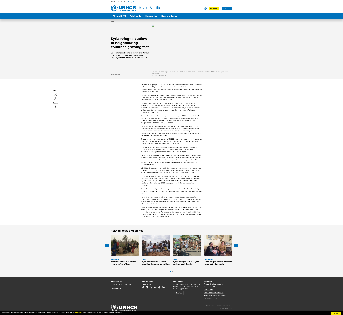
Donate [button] (215, 8)
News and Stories (169, 15)
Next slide (236, 245)
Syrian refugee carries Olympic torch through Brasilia (186, 263)
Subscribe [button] (178, 293)
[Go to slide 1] (171, 272)
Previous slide (107, 245)
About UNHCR (119, 15)
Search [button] (199, 8)
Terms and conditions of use (224, 306)
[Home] (123, 8)
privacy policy (78, 312)
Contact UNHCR (209, 287)
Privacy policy (210, 306)
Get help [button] (228, 8)
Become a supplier (210, 298)
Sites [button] (205, 8)
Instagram (147, 287)
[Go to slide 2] (173, 272)
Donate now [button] (116, 288)
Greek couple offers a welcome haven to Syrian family (218, 263)
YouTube (155, 287)
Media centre (208, 290)
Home (112, 21)
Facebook (143, 287)
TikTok (159, 287)
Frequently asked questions (213, 284)
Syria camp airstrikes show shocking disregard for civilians (156, 263)
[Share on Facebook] (55, 98)
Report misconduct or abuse (213, 293)
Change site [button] (131, 2)
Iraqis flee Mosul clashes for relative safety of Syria (123, 263)
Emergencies (151, 15)
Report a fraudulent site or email (215, 295)
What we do (135, 15)
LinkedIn (163, 287)
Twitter (151, 287)
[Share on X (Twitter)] (55, 94)
